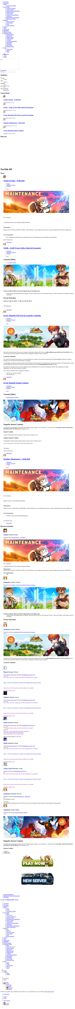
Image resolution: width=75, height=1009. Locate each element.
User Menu (9, 985)
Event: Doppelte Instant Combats (14, 130)
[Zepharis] (5, 694)
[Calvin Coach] (5, 765)
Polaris (6, 672)
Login (5, 55)
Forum (5, 996)
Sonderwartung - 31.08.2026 (12, 100)
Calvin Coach (8, 768)
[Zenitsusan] (5, 579)
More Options (7, 1000)
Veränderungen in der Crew (28, 674)
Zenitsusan (6, 110)
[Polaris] (5, 669)
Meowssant (6, 90)
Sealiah (5, 102)
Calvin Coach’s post (11, 674)
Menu (7, 908)
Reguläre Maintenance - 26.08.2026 (14, 123)
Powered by (9, 899)
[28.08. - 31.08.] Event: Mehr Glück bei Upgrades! (19, 107)
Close (52, 991)
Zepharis (6, 697)
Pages (5, 998)
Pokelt (5, 722)
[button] (37, 27)
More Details (48, 991)
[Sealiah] (5, 532)
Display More (7, 852)
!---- (11, 262)
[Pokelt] (5, 719)
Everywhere (3, 70)
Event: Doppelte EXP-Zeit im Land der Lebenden (18, 115)
